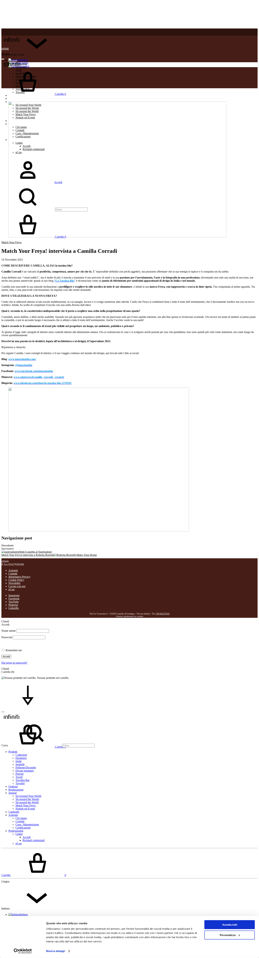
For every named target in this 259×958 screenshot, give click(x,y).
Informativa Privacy (19, 576)
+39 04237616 (162, 614)
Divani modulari (25, 770)
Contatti (12, 573)
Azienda (13, 570)
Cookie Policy (16, 579)
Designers (21, 758)
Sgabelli (20, 764)
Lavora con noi (16, 586)
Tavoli (19, 777)
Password (6, 637)
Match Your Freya (11, 242)
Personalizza (228, 934)
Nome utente (8, 630)
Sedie (19, 761)
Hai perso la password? (14, 662)
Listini (19, 833)
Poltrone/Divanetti (26, 767)
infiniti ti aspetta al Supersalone (34, 551)
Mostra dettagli (55, 951)
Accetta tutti (229, 924)
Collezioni (21, 754)
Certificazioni (23, 827)
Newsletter (14, 583)
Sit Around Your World (28, 795)
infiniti (5, 48)
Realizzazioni (15, 98)
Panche (20, 773)
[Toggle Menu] (2, 59)
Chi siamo (21, 818)
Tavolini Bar (22, 780)
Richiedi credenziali (34, 840)
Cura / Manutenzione (27, 824)
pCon (11, 589)
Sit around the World (27, 802)
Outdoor (13, 786)
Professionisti (15, 830)
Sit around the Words (27, 799)
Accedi (6, 656)
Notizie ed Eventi (25, 808)
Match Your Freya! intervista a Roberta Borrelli (27, 554)
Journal (12, 792)
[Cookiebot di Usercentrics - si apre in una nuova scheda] (22, 951)
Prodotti (12, 751)
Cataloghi (13, 811)
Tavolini (20, 783)
